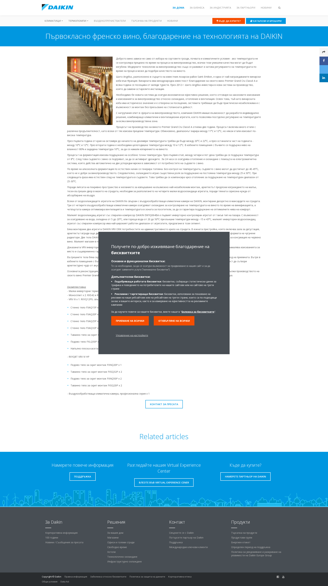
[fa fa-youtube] (283, 577)
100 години (51, 537)
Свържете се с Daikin (181, 532)
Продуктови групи (241, 537)
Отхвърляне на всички (174, 320)
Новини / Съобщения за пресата (64, 542)
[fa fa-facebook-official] (278, 577)
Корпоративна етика (180, 576)
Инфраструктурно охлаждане (124, 561)
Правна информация (75, 576)
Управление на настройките (132, 335)
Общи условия (49, 581)
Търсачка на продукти (146, 20)
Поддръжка (176, 542)
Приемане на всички (130, 320)
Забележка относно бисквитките (108, 576)
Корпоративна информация (61, 532)
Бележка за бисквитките (198, 311)
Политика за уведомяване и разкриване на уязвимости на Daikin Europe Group (256, 553)
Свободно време (117, 547)
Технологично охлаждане (122, 556)
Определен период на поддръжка (250, 547)
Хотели (111, 552)
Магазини (113, 537)
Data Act (64, 581)
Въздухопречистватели (110, 20)
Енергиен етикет (240, 542)
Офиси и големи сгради (120, 542)
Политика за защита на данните (147, 576)
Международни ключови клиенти (188, 547)
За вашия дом (115, 532)
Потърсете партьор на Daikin (186, 537)
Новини (172, 20)
